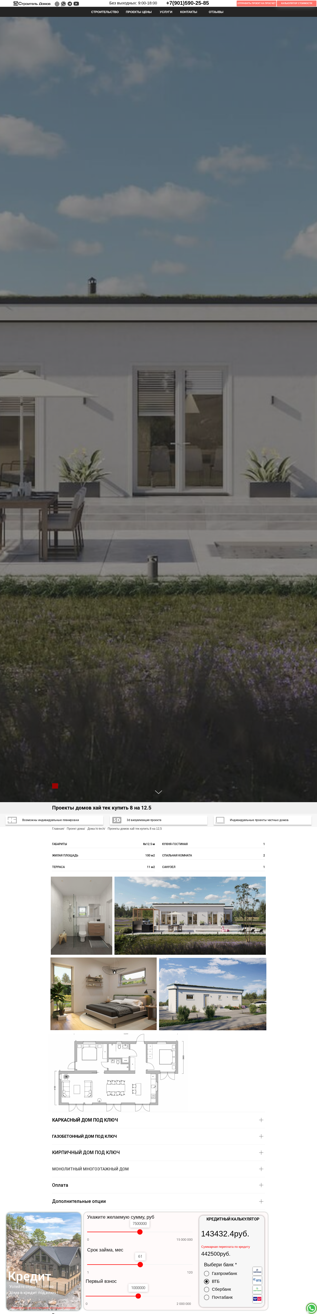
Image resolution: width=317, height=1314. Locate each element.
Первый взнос (101, 1281)
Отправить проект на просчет (256, 3)
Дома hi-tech (96, 828)
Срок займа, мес (105, 1249)
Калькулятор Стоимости (296, 3)
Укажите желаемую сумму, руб (120, 1217)
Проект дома (75, 828)
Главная (57, 828)
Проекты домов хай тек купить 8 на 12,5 (135, 828)
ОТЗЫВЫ (216, 12)
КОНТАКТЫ (188, 12)
